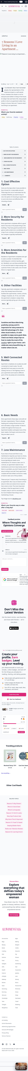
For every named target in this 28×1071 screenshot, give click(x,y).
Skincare (4, 995)
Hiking (3, 117)
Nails (3, 985)
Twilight (15, 10)
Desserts (17, 951)
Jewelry (17, 973)
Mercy (4, 84)
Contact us (4, 1017)
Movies (4, 982)
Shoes (16, 992)
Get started (21, 732)
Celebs (17, 948)
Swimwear (18, 998)
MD (16, 84)
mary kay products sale (14, 816)
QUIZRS (25, 514)
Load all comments (7, 531)
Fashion (4, 957)
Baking (17, 941)
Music (16, 982)
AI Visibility (5, 1020)
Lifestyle (4, 976)
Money (17, 979)
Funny (16, 960)
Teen (3, 1001)
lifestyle (5, 36)
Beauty (10, 10)
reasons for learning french (14, 832)
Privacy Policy (5, 1033)
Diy (16, 954)
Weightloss (4, 10)
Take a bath (4, 510)
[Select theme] (22, 6)
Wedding (17, 1004)
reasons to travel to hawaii (14, 822)
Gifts (3, 967)
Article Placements (7, 1023)
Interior (4, 973)
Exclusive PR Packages (7, 1029)
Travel (16, 1001)
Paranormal (18, 985)
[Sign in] (26, 6)
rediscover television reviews (14, 829)
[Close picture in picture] (16, 1064)
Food (3, 960)
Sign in (8, 704)
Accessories (5, 938)
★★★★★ (23, 36)
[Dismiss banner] (25, 574)
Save (22, 84)
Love (16, 976)
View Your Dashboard (15, 699)
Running (20, 10)
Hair (16, 967)
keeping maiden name (14, 825)
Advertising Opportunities (8, 1026)
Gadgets (4, 963)
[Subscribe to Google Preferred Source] (10, 579)
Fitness (25, 10)
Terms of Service (6, 1036)
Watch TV (4, 513)
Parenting (4, 989)
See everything (6, 773)
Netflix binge (9, 117)
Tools (16, 1007)
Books (3, 948)
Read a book (11, 510)
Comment (5, 569)
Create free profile (14, 694)
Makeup (4, 979)
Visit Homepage (14, 915)
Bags (3, 941)
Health (3, 970)
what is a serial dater (14, 807)
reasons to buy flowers (14, 803)
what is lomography (14, 810)
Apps (16, 938)
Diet (3, 954)
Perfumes (17, 989)
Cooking (21, 117)
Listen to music (19, 510)
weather (4, 343)
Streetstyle (4, 998)
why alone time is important (14, 819)
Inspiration (18, 970)
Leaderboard (6, 732)
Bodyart (17, 945)
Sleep (16, 995)
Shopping (16, 117)
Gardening (18, 963)
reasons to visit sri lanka (14, 813)
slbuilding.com (16, 499)
